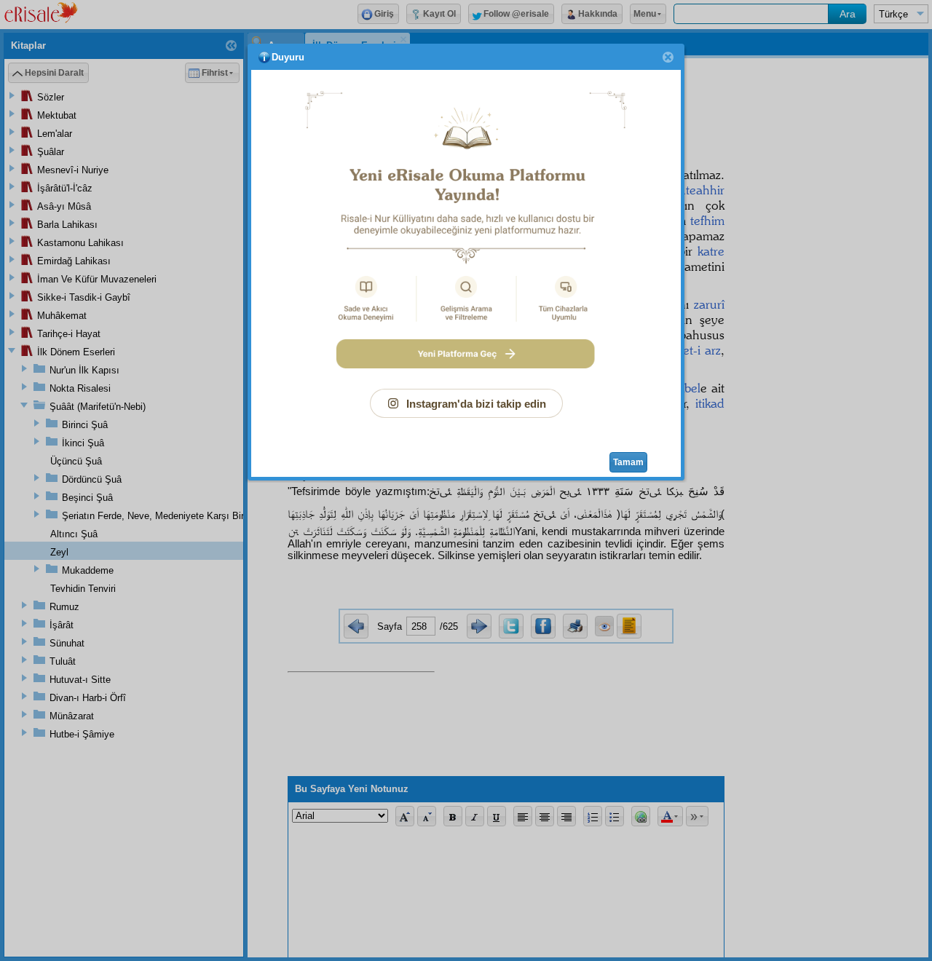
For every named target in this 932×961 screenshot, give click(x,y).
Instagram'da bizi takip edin (476, 404)
